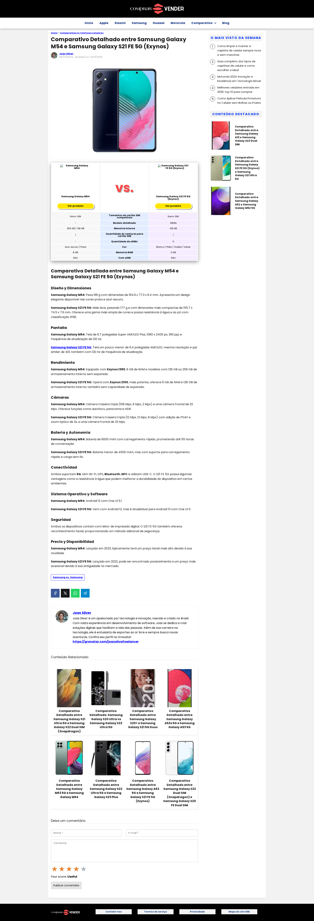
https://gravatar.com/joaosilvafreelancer (106, 641)
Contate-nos (114, 911)
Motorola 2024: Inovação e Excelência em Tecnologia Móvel (239, 78)
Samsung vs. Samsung (68, 577)
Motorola (178, 23)
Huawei (158, 23)
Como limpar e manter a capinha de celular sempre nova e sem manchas (239, 50)
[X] (65, 593)
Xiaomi (120, 23)
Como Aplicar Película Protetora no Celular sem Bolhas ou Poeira (239, 100)
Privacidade (197, 911)
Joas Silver (66, 53)
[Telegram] (85, 593)
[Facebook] (55, 593)
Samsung (139, 23)
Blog (225, 23)
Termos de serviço (155, 911)
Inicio (89, 23)
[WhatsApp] (75, 593)
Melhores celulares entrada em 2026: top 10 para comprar (238, 89)
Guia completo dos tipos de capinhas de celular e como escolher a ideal (236, 65)
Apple (103, 23)
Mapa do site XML (239, 911)
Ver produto (75, 206)
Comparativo (202, 23)
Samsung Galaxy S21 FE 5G (71, 347)
